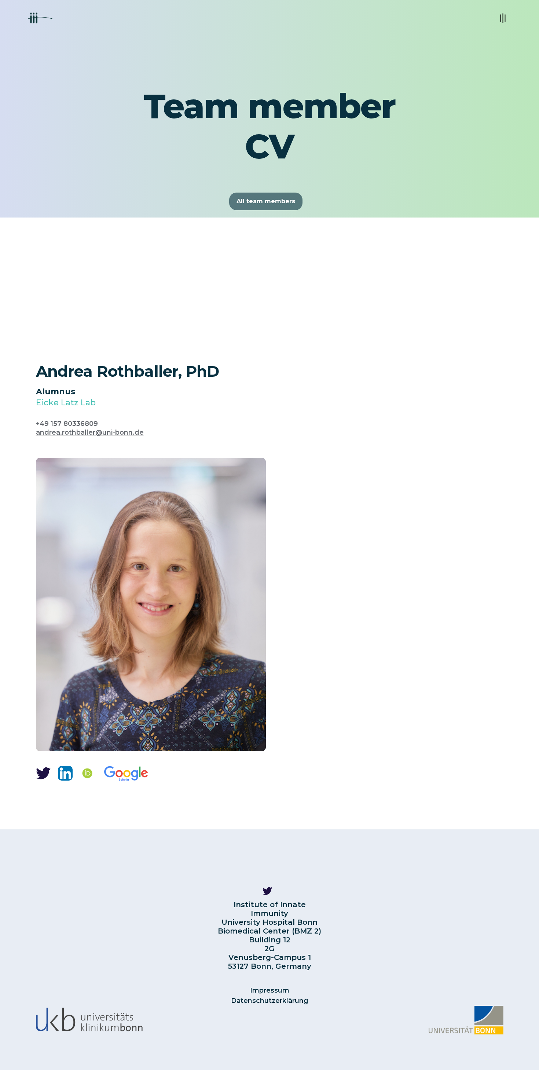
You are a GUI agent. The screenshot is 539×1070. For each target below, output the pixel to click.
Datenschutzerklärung (269, 1001)
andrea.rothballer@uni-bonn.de (90, 432)
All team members (265, 201)
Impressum (269, 990)
